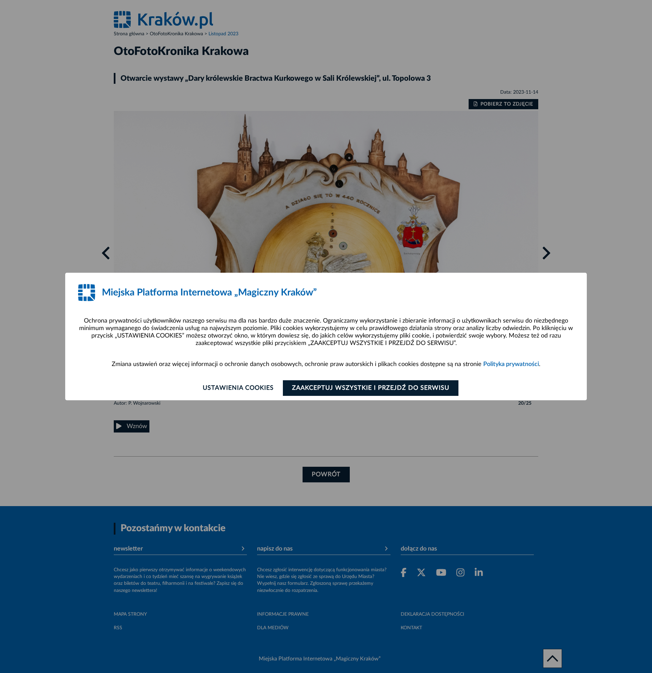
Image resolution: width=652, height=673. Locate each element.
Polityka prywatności (511, 364)
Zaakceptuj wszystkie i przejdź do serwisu (370, 388)
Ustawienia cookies (238, 388)
